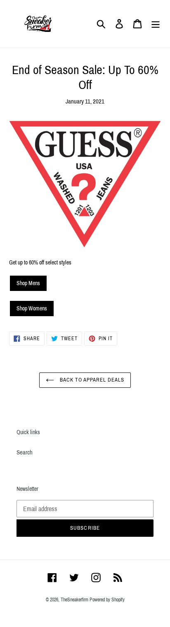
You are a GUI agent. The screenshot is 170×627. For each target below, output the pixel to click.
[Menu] (155, 24)
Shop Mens (28, 283)
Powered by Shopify (107, 600)
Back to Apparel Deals (91, 380)
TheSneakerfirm (74, 600)
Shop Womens (32, 308)
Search (25, 452)
